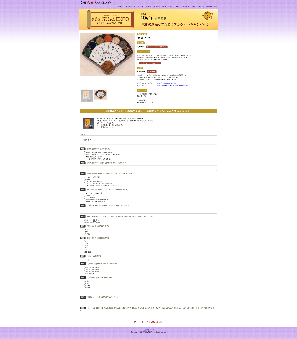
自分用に (88, 285)
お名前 (83, 134)
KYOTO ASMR (167, 7)
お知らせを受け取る (92, 220)
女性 (86, 232)
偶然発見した (90, 195)
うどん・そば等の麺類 (92, 177)
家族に (87, 281)
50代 (86, 250)
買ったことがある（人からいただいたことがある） (103, 154)
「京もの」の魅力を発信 (182, 7)
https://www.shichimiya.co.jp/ (166, 83)
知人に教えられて (92, 197)
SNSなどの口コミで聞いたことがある (98, 159)
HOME (120, 7)
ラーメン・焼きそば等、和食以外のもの (98, 183)
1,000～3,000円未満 (92, 267)
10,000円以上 (89, 274)
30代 (86, 246)
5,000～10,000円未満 (92, 271)
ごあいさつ (128, 7)
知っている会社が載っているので (97, 199)
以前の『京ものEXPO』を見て (96, 202)
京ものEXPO (138, 7)
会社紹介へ (151, 71)
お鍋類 (87, 179)
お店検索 (148, 7)
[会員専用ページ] (148, 330)
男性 (86, 230)
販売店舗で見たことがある (95, 157)
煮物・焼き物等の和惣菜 (93, 181)
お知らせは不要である (92, 222)
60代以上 (88, 252)
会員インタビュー (198, 7)
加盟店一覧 (156, 7)
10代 (86, 241)
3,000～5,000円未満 (92, 269)
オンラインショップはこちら (156, 47)
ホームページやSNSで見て (95, 193)
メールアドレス (86, 140)
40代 (86, 248)
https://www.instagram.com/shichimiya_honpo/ (172, 85)
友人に (87, 283)
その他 (87, 234)
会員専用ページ (211, 7)
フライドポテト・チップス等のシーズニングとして (102, 186)
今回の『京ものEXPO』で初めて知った (99, 152)
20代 (86, 243)
